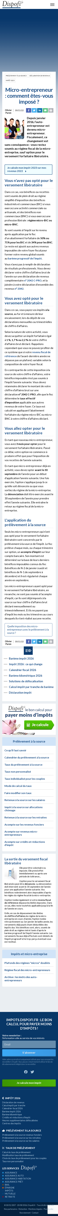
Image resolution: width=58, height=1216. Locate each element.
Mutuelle (10, 1193)
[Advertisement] (29, 40)
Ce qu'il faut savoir (15, 750)
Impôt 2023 (10, 80)
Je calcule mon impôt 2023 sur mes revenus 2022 (26, 169)
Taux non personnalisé (17, 771)
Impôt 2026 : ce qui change (25, 664)
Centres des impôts (11, 1123)
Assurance (11, 1172)
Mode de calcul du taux (18, 785)
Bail (7, 1184)
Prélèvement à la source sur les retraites (21, 1138)
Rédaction (23, 1209)
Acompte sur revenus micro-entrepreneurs (21, 833)
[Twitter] (34, 110)
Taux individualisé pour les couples (24, 778)
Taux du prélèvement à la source (23, 764)
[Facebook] (28, 110)
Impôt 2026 (12, 1098)
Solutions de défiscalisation (26, 681)
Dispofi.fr (31, 1205)
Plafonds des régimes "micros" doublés (27, 962)
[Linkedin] (39, 110)
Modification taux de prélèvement (18, 1155)
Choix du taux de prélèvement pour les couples (24, 1158)
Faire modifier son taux (18, 793)
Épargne (10, 1187)
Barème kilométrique (12, 1114)
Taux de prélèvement (20, 1148)
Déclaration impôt (20, 692)
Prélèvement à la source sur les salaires (20, 1141)
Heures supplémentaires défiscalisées (20, 1120)
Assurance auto (14, 1175)
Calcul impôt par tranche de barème (31, 687)
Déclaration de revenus (39, 76)
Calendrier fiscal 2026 (22, 670)
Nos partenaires (10, 1209)
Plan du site (48, 1209)
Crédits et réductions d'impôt (16, 1117)
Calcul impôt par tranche (13, 1105)
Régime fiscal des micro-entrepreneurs (27, 970)
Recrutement (25, 1213)
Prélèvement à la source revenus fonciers (22, 1135)
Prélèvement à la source (16, 76)
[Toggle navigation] (52, 4)
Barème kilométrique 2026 (25, 675)
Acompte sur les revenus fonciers (24, 824)
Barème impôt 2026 (21, 658)
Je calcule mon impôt (29, 1082)
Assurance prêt (14, 1181)
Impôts (9, 1190)
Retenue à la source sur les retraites (25, 817)
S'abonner (28, 1052)
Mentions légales (35, 1209)
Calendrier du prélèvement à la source (26, 757)
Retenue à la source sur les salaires (24, 800)
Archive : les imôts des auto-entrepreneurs (20, 978)
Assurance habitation (18, 1178)
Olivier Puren (8, 110)
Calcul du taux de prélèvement (16, 1152)
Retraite (10, 1196)
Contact (35, 1213)
